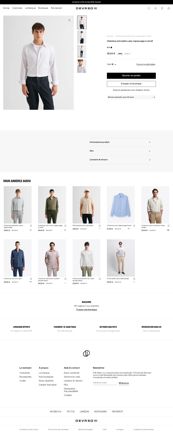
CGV (105, 429)
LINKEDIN (84, 412)
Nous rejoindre (46, 381)
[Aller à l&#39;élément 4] (81, 66)
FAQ (66, 385)
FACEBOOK (55, 412)
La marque (44, 373)
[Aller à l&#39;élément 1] (81, 22)
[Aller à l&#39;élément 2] (81, 37)
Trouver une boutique (86, 310)
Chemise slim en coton (13, 279)
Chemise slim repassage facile (119, 225)
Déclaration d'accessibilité (71, 390)
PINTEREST (117, 412)
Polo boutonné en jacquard (83, 225)
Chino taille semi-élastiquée (118, 279)
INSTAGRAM (100, 412)
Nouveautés (25, 377)
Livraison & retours (73, 381)
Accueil (110, 36)
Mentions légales (86, 429)
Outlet (22, 381)
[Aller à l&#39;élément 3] (81, 51)
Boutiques (43, 8)
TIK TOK (71, 412)
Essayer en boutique (131, 84)
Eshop (6, 8)
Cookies (68, 395)
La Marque (30, 8)
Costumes (17, 8)
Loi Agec (120, 429)
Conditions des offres (28, 429)
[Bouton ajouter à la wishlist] (69, 20)
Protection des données (58, 429)
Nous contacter (71, 373)
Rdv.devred (56, 8)
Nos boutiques (46, 377)
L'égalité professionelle (143, 429)
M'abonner (124, 383)
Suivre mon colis (72, 377)
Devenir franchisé (47, 385)
